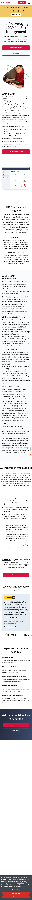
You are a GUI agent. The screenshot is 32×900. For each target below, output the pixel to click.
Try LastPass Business (16, 152)
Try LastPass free (16, 725)
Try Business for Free (16, 48)
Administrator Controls (9, 667)
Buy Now (16, 53)
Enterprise (7, 505)
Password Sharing (7, 657)
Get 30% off (16, 15)
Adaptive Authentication (9, 686)
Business (21, 503)
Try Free (22, 3)
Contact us (6, 560)
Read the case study (10, 627)
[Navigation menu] (29, 2)
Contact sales (16, 731)
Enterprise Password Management (12, 695)
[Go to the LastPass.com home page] (5, 2)
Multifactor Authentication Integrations (14, 676)
